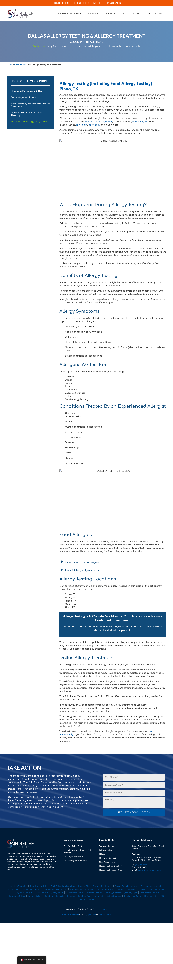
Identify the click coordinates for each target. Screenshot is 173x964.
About (136, 13)
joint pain (81, 125)
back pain (94, 125)
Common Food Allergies (82, 562)
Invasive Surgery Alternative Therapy (27, 114)
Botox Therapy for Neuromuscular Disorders (30, 105)
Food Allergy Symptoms (82, 570)
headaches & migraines (98, 121)
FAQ (123, 13)
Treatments (109, 13)
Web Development (70, 915)
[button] (112, 562)
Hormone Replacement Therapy (29, 91)
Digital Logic (105, 915)
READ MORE (115, 3)
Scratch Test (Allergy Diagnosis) (29, 121)
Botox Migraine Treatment (25, 97)
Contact (159, 13)
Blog (147, 13)
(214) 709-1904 (141, 865)
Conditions (92, 13)
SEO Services (89, 915)
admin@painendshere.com (150, 870)
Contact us (39, 46)
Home (9, 65)
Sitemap (103, 909)
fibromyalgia (139, 121)
